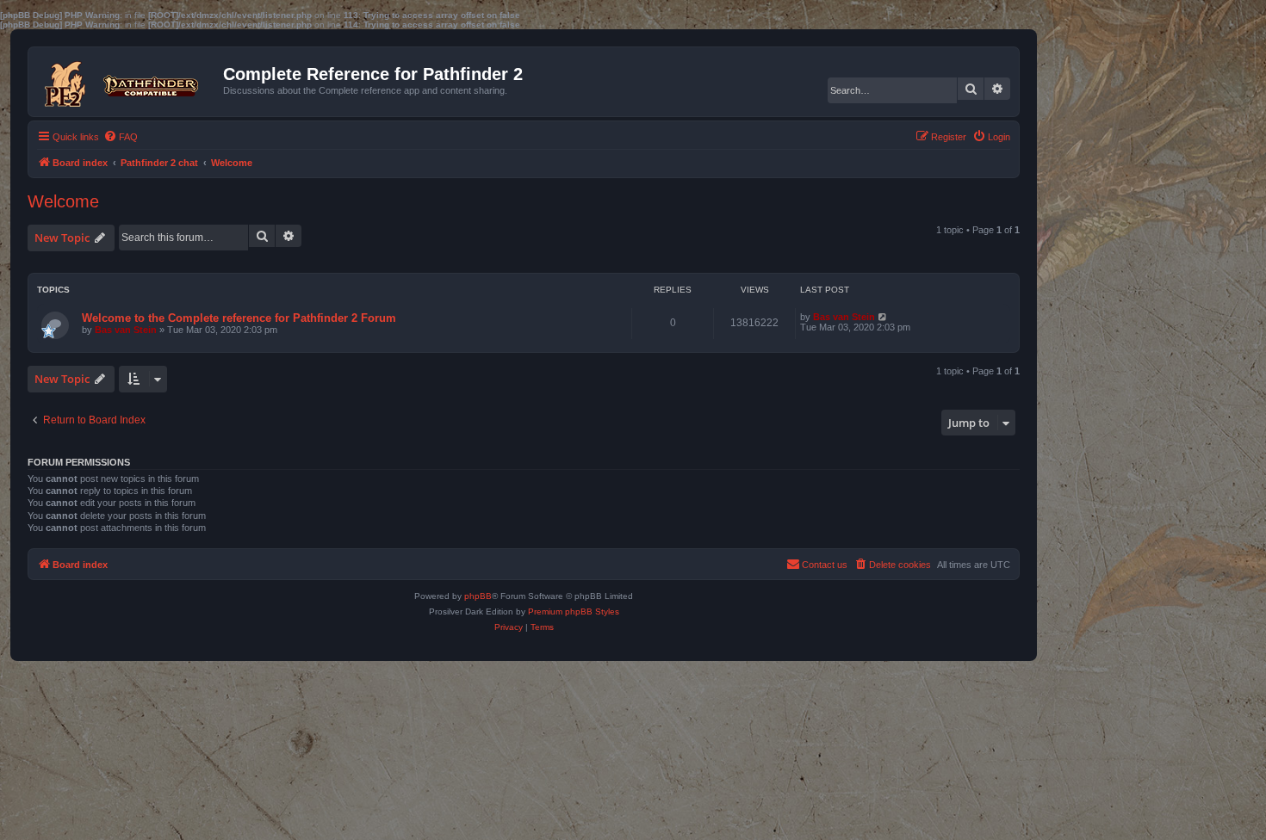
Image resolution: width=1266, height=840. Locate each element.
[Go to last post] (883, 316)
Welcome (63, 201)
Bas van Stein (126, 329)
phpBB (478, 596)
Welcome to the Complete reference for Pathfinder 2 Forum (239, 318)
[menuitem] (120, 137)
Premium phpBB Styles (573, 611)
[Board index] (128, 80)
